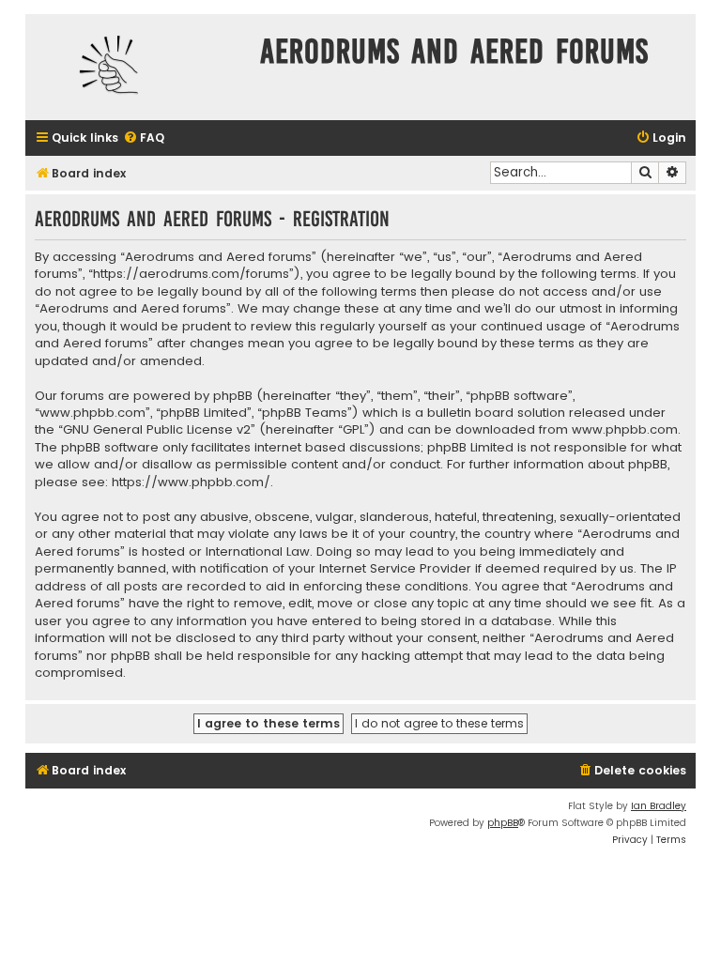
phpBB (502, 823)
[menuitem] (143, 138)
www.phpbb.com (625, 429)
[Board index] (138, 67)
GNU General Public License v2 (157, 429)
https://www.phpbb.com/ (191, 482)
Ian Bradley (658, 806)
